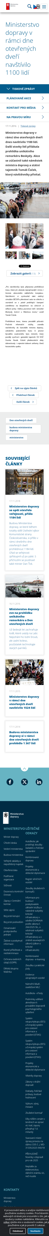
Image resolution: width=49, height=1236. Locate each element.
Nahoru (24, 769)
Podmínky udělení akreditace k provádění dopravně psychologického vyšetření (35, 1006)
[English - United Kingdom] (36, 8)
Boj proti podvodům (13, 922)
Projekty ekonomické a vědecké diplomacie (35, 870)
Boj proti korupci (12, 916)
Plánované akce (19, 98)
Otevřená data (10, 870)
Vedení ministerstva (13, 848)
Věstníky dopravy (33, 1075)
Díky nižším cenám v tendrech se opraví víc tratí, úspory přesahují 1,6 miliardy (35, 1125)
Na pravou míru (19, 117)
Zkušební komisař (33, 1112)
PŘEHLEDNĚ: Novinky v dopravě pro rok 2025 (34, 1157)
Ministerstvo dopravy (12, 6)
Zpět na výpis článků (26, 388)
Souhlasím (35, 1231)
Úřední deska (10, 842)
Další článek (23, 401)
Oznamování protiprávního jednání (10, 931)
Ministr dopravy (11, 836)
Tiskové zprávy (23, 89)
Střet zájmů (9, 910)
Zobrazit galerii (23, 273)
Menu (44, 7)
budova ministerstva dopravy (21, 429)
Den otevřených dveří (21, 420)
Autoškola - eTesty (34, 993)
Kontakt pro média (21, 108)
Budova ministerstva (13, 854)
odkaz (7, 1222)
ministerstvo (16, 437)
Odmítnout (18, 1231)
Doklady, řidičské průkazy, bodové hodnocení (33, 1094)
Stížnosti (8, 885)
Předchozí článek (25, 395)
